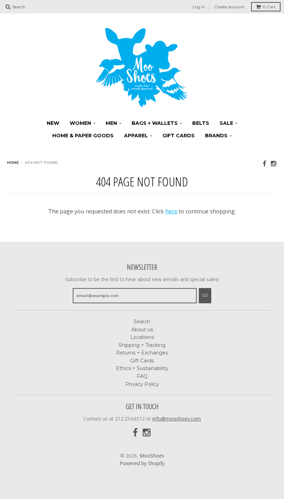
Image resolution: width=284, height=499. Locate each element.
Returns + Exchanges (142, 353)
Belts (200, 123)
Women (80, 123)
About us (142, 329)
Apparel (136, 135)
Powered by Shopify (142, 463)
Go (205, 295)
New (53, 123)
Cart (269, 6)
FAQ (142, 376)
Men (111, 123)
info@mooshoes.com (176, 418)
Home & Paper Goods (83, 135)
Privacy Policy (142, 384)
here (171, 211)
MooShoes (152, 455)
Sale (226, 123)
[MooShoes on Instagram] (274, 163)
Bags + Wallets (155, 123)
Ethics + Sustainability (142, 368)
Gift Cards (178, 135)
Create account (229, 6)
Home (13, 162)
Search (142, 321)
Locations (142, 337)
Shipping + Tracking (142, 345)
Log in (199, 6)
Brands (216, 135)
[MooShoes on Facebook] (264, 163)
